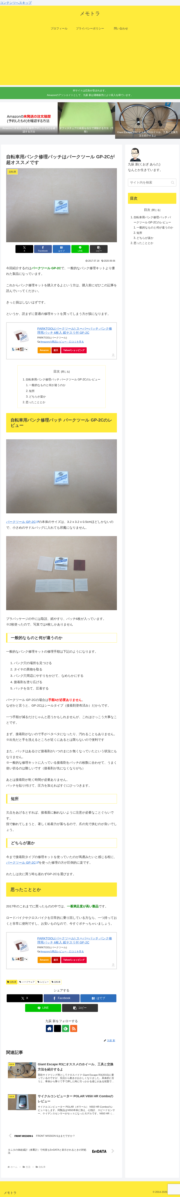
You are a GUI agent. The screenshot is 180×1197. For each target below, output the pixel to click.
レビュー (44, 982)
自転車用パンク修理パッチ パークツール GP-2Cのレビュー (63, 379)
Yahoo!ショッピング (74, 350)
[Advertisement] (90, 60)
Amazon (44, 350)
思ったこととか (35, 402)
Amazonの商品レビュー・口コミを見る (62, 341)
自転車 (13, 982)
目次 (56, 371)
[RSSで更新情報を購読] (73, 1028)
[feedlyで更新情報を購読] (65, 1028)
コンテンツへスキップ (16, 3)
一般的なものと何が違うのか (47, 385)
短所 (32, 390)
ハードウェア (28, 982)
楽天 (56, 350)
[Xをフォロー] (57, 1028)
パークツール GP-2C (21, 522)
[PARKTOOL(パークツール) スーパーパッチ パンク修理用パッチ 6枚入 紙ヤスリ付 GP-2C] (22, 336)
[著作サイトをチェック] (49, 1028)
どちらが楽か (37, 396)
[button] (99, 249)
